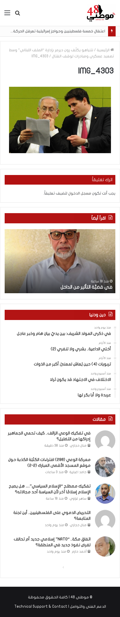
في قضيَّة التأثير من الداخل (86, 287)
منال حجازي (78, 445)
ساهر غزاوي (78, 498)
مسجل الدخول (79, 193)
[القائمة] (7, 15)
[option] (60, 261)
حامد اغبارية (78, 472)
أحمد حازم (79, 551)
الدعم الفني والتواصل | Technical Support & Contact (60, 606)
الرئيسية (103, 50)
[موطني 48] (101, 13)
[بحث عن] (17, 15)
